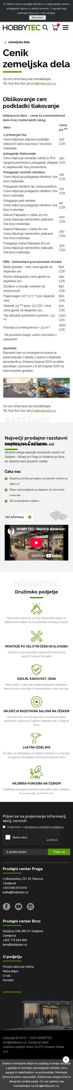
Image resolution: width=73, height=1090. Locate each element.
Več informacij (14, 517)
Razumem (37, 17)
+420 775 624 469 (15, 940)
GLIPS (39, 1047)
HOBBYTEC (44, 1038)
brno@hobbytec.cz (15, 944)
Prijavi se (59, 852)
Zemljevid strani (38, 1042)
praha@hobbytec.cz (15, 892)
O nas (7, 975)
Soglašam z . (35, 827)
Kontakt (8, 980)
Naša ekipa (10, 971)
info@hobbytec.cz (43, 83)
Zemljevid (9, 883)
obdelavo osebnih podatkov (44, 827)
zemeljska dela (19, 42)
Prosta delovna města (18, 966)
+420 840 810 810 (15, 888)
